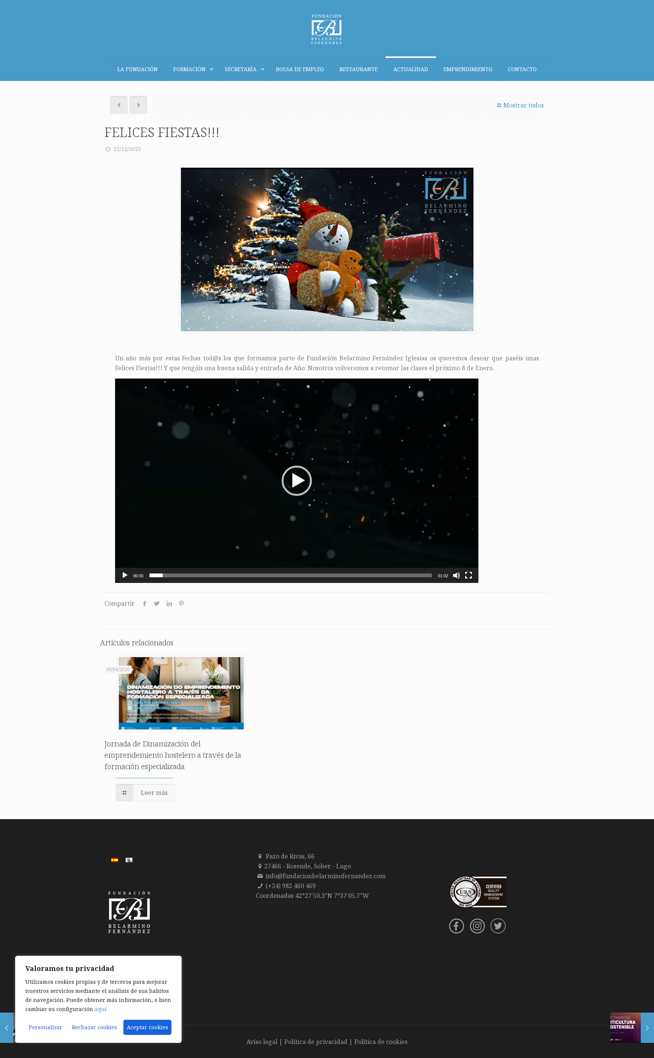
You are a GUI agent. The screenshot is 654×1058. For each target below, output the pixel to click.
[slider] (290, 575)
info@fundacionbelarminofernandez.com (326, 876)
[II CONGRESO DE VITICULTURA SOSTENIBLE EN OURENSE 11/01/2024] (632, 1028)
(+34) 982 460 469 (291, 886)
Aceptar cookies (147, 1027)
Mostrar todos (523, 105)
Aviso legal (261, 1042)
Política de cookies (381, 1042)
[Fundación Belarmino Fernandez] (327, 29)
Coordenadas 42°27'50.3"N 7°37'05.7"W (312, 895)
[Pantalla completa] (468, 575)
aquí (101, 1009)
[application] (296, 481)
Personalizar (45, 1027)
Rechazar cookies (94, 1027)
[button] (297, 481)
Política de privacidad (315, 1042)
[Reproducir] (125, 575)
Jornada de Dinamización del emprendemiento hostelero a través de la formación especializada (172, 755)
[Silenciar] (456, 575)
